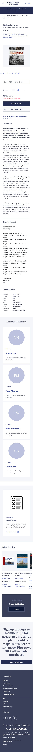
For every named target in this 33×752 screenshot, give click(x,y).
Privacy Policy (6, 683)
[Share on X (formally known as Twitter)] (10, 73)
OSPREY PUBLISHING (11, 16)
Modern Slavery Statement (10, 688)
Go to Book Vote (11, 532)
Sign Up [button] (16, 609)
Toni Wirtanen (12, 428)
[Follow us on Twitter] (15, 718)
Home (2, 16)
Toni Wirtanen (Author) (16, 36)
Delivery (5, 704)
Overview (5, 680)
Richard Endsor (19, 578)
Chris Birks (11, 466)
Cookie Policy (6, 691)
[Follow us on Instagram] (10, 718)
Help (4, 698)
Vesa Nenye (11, 353)
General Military (26, 16)
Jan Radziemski (6, 578)
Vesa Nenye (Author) (9, 34)
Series (19, 16)
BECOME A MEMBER (16, 662)
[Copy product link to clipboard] (18, 73)
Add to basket (16, 103)
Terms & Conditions (8, 686)
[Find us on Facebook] (5, 718)
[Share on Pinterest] (12, 73)
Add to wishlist (16, 109)
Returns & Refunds (8, 706)
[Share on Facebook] (7, 73)
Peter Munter (12, 391)
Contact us (6, 701)
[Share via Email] (15, 73)
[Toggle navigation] (3, 3)
